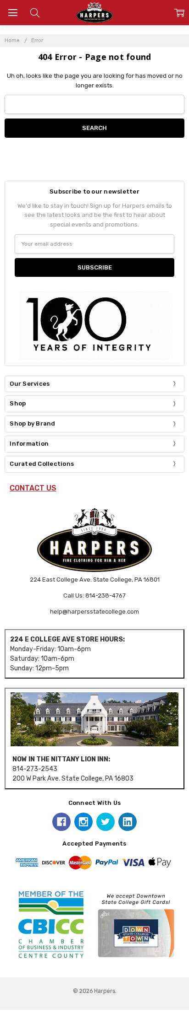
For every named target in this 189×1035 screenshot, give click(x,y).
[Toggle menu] (12, 12)
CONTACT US (33, 488)
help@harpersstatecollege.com (94, 611)
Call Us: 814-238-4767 (94, 595)
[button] (94, 719)
